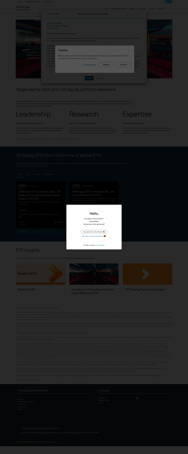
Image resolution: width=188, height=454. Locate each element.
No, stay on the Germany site (92, 236)
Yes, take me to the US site (92, 232)
